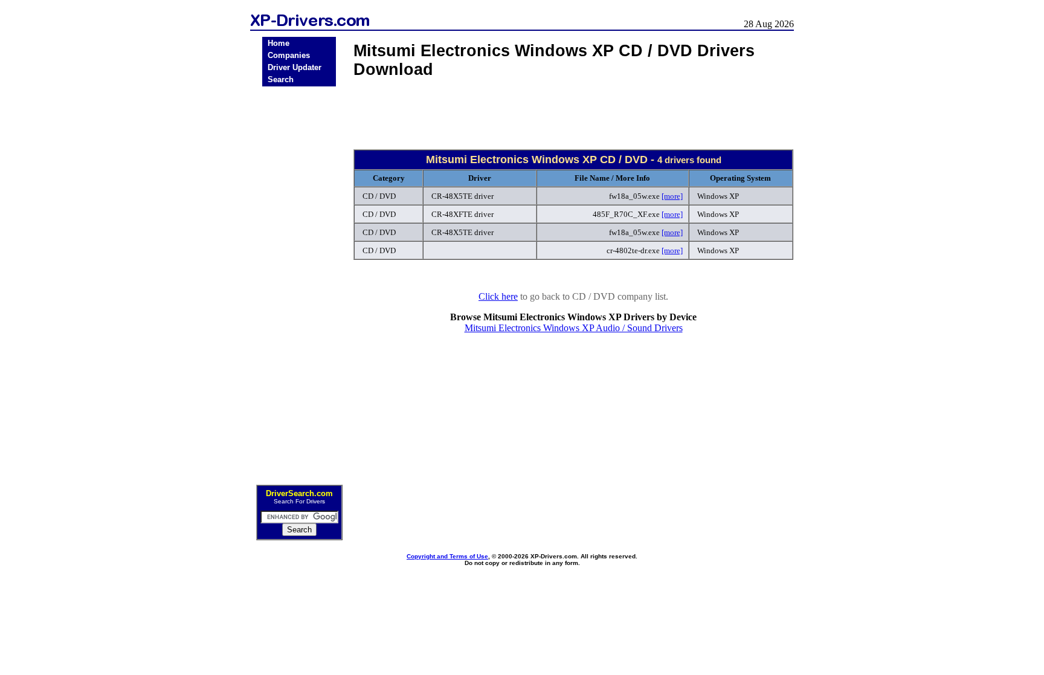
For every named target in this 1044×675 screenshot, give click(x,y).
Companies (289, 55)
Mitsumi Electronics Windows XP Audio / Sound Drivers (574, 328)
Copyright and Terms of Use (447, 556)
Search (281, 79)
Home (278, 43)
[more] (672, 196)
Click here (498, 296)
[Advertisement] (299, 281)
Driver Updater (294, 67)
